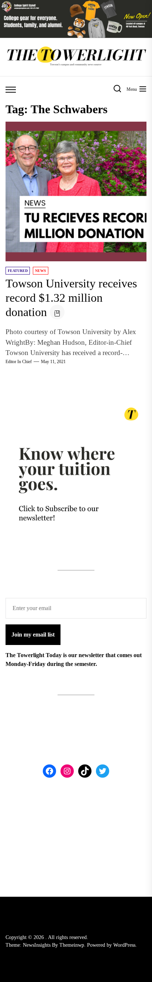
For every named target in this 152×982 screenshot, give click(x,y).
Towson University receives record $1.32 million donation (71, 298)
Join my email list (33, 634)
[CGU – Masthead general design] (76, 4)
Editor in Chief (19, 361)
